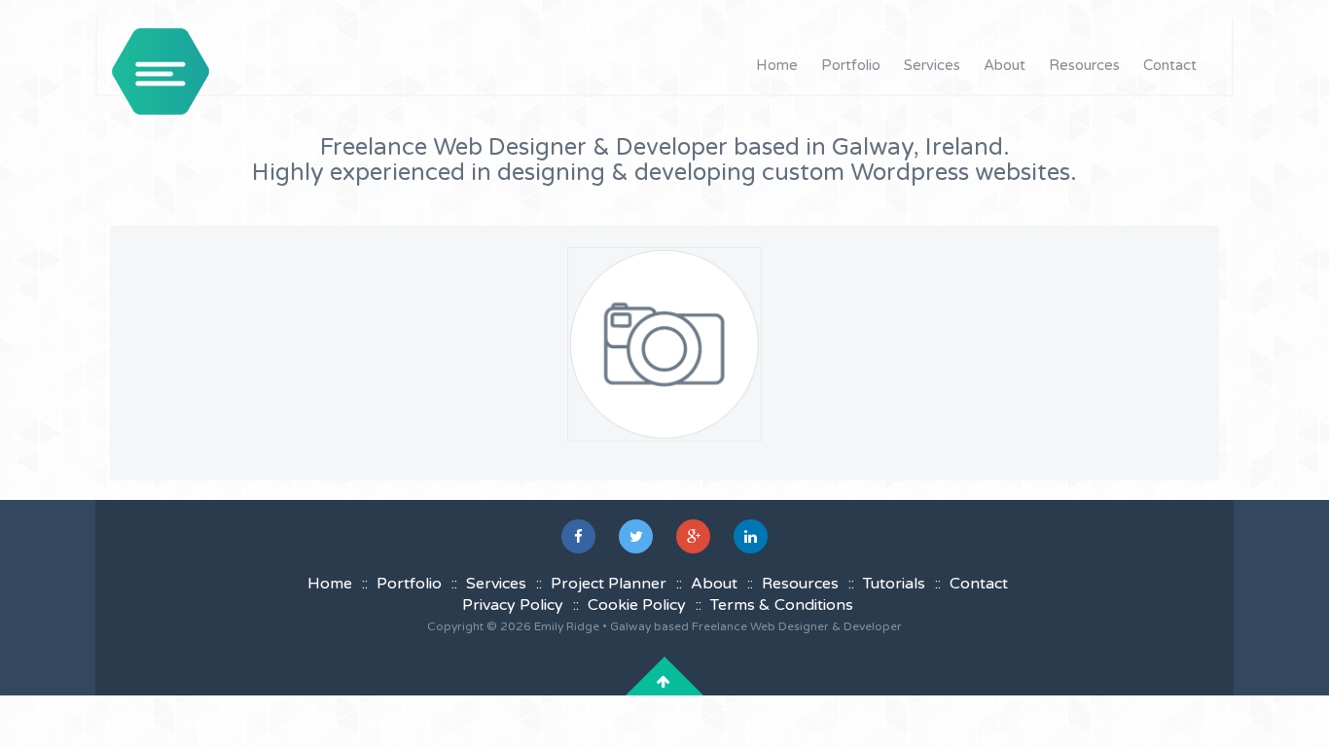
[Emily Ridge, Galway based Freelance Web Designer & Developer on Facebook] (578, 536)
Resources (1084, 65)
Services (932, 65)
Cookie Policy (637, 605)
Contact (1170, 65)
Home (777, 65)
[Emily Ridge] (160, 71)
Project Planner (608, 583)
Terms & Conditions (781, 605)
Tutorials (894, 583)
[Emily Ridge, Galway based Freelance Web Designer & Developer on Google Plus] (693, 536)
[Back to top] (663, 682)
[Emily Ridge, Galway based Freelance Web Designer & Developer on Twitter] (636, 536)
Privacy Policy (512, 605)
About (1004, 65)
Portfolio (850, 65)
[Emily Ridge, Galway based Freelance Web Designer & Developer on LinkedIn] (751, 536)
